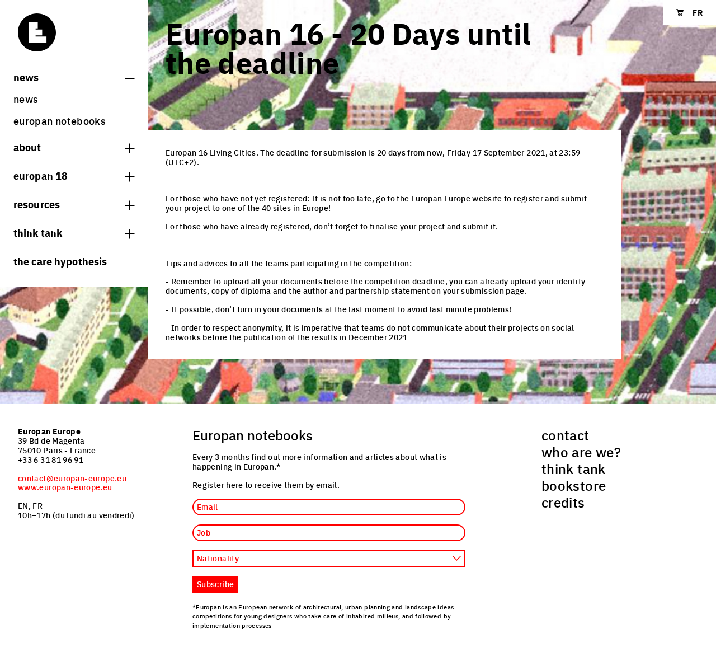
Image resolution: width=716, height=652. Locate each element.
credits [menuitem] (563, 502)
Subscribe (215, 583)
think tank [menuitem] (573, 468)
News (26, 76)
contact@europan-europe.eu (72, 478)
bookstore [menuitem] (573, 485)
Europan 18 (40, 175)
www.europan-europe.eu (65, 486)
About (27, 146)
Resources (36, 203)
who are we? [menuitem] (581, 451)
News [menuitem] (25, 99)
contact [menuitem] (565, 434)
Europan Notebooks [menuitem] (59, 121)
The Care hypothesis (60, 261)
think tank (37, 232)
